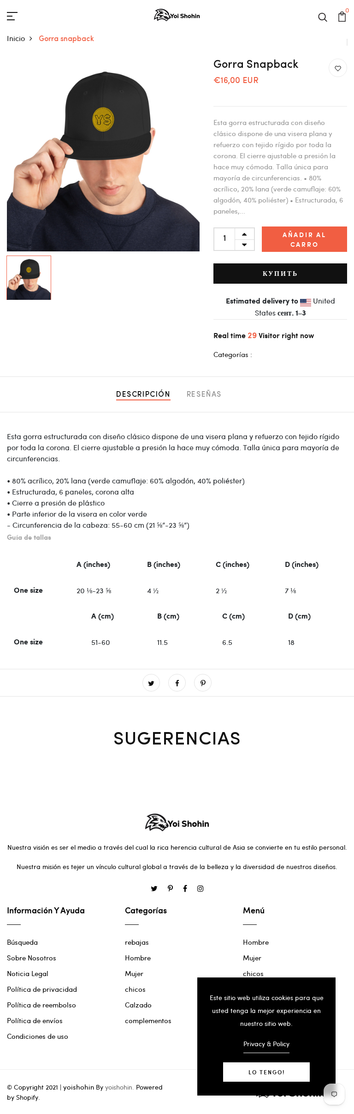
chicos (135, 989)
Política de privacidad (42, 989)
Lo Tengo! (266, 1072)
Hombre (138, 957)
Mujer (134, 973)
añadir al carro (304, 239)
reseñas (204, 395)
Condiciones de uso (37, 1036)
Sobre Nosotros (31, 957)
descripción (143, 395)
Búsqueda (22, 942)
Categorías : (232, 354)
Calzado (138, 1004)
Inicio (16, 38)
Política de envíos (35, 1020)
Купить (280, 273)
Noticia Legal (27, 973)
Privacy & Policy (266, 1043)
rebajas (137, 942)
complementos (148, 1020)
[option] (103, 155)
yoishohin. (119, 1087)
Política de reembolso (41, 1004)
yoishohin (78, 1086)
